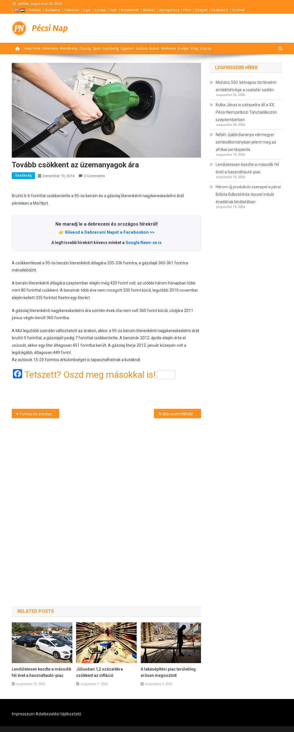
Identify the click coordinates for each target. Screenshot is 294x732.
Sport (97, 49)
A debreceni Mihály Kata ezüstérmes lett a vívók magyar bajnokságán (179, 414)
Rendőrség (69, 49)
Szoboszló (219, 10)
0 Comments (94, 176)
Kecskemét (130, 10)
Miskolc (149, 10)
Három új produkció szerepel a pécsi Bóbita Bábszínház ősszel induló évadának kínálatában (248, 194)
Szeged (201, 10)
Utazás (206, 49)
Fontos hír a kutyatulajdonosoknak (39, 414)
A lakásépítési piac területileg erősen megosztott (168, 672)
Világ (194, 49)
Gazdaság (110, 49)
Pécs (187, 10)
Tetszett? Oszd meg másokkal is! (90, 374)
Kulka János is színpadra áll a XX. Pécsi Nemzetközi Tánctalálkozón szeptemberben (246, 112)
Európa (100, 10)
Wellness (168, 49)
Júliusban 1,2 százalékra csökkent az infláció (99, 672)
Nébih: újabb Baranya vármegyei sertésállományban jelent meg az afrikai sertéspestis (246, 142)
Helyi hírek (32, 49)
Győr (113, 10)
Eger (87, 10)
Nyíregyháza (169, 10)
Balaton (35, 10)
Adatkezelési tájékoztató (58, 714)
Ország (85, 49)
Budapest (52, 10)
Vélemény (50, 49)
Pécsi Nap (50, 28)
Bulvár (154, 49)
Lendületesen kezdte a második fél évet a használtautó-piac (41, 672)
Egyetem (128, 49)
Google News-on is (143, 242)
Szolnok (238, 10)
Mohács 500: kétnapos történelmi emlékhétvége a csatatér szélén (246, 86)
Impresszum (23, 714)
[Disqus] (106, 502)
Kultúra (142, 49)
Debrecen (72, 10)
